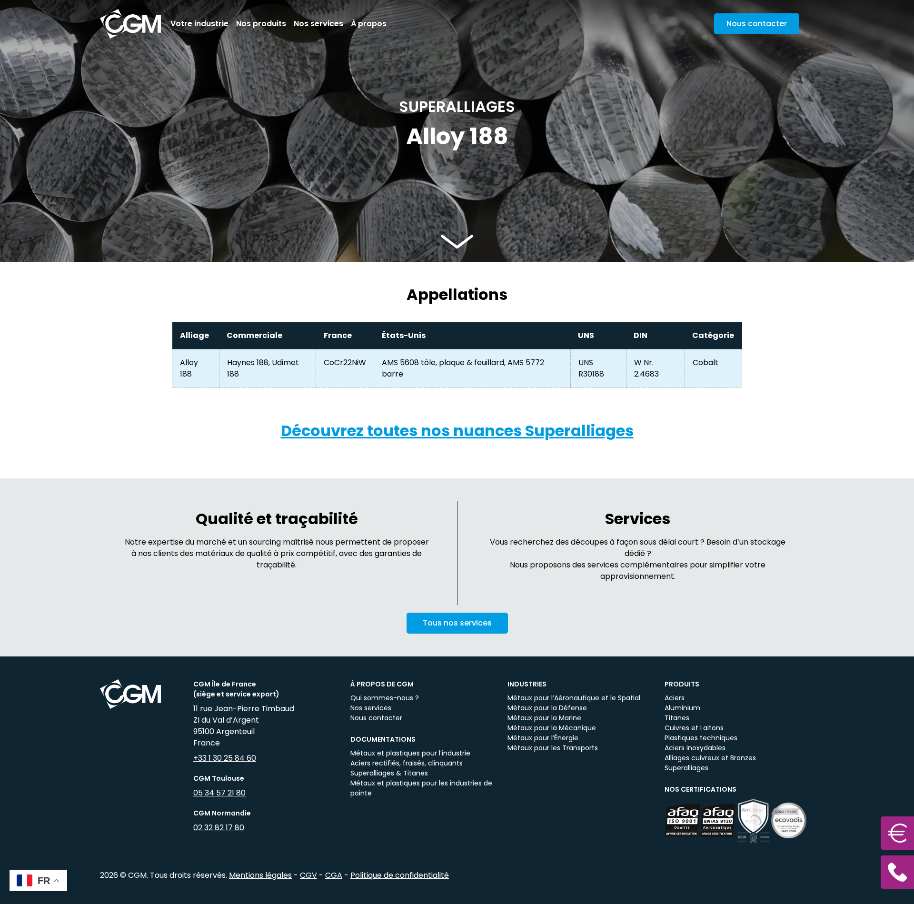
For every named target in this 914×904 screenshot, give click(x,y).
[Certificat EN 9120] (718, 820)
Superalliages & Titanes (389, 773)
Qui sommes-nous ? (384, 698)
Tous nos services (457, 622)
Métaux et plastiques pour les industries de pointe (421, 788)
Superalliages (686, 768)
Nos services (318, 23)
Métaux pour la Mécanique (551, 728)
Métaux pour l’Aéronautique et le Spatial (573, 698)
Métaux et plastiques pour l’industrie (410, 753)
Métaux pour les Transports (552, 748)
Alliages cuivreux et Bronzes (710, 758)
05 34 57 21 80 (219, 792)
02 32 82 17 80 (218, 827)
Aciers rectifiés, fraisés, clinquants (406, 763)
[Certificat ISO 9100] (682, 820)
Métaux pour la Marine (544, 718)
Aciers (675, 698)
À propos (369, 23)
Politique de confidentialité (399, 875)
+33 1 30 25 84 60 (224, 758)
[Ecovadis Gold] (789, 820)
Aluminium (682, 708)
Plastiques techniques (701, 738)
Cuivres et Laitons (694, 728)
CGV (308, 875)
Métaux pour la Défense (547, 708)
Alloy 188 (189, 368)
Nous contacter (376, 718)
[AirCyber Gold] (753, 820)
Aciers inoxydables (695, 748)
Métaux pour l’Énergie (542, 738)
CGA (333, 875)
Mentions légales (260, 875)
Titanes (677, 718)
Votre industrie (199, 23)
